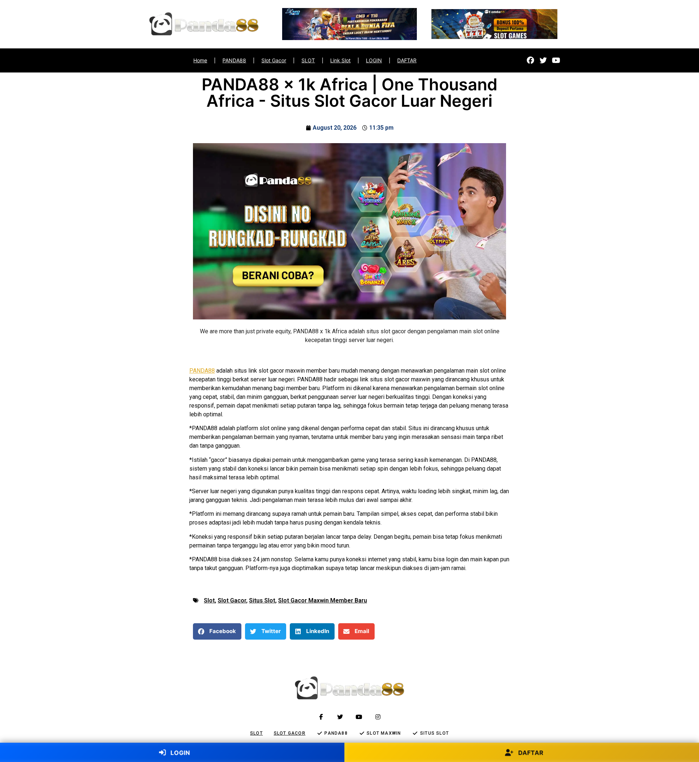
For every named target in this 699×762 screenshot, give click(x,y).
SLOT (308, 60)
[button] (217, 631)
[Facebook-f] (321, 717)
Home (200, 60)
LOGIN (374, 60)
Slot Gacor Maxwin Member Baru (322, 600)
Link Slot (340, 60)
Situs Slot (262, 600)
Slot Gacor (273, 60)
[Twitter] (543, 60)
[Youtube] (556, 60)
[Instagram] (378, 717)
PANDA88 (234, 60)
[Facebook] (530, 60)
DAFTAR (406, 60)
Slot (209, 600)
